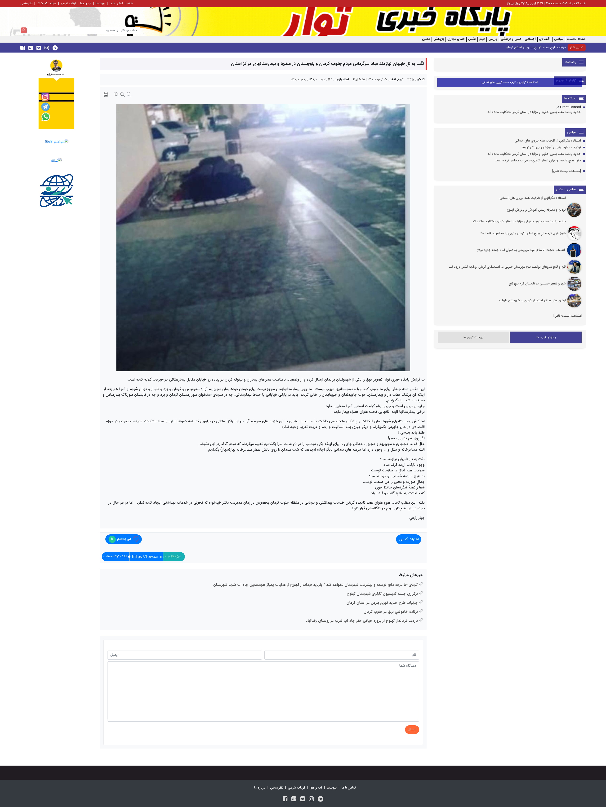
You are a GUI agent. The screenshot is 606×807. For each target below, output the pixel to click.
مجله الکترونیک (46, 3)
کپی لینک (174, 556)
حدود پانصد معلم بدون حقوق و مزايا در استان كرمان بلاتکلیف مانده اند (534, 112)
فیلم (482, 39)
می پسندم (121, 539)
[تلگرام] (320, 799)
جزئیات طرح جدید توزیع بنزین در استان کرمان (536, 47)
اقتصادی (545, 39)
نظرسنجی (26, 3)
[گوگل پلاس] (293, 799)
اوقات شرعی (68, 3)
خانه (130, 3)
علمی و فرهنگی (511, 39)
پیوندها (100, 3)
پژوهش (438, 39)
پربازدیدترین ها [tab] (546, 337)
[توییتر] (302, 799)
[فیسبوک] (285, 799)
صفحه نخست (576, 39)
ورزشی (492, 39)
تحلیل (426, 39)
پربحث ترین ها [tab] (473, 337)
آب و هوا (85, 3)
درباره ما (259, 788)
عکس (472, 39)
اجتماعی (530, 39)
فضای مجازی (456, 39)
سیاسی (558, 39)
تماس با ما (116, 3)
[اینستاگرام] (311, 799)
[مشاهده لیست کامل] (566, 171)
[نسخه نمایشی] (106, 95)
